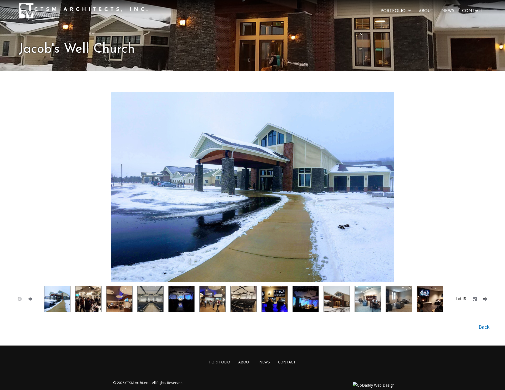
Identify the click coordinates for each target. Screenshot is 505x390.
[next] (481, 194)
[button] (483, 326)
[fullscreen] (474, 299)
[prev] (24, 194)
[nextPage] (485, 299)
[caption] (19, 299)
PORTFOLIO (219, 361)
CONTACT (287, 361)
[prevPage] (30, 299)
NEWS (264, 361)
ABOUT (244, 361)
